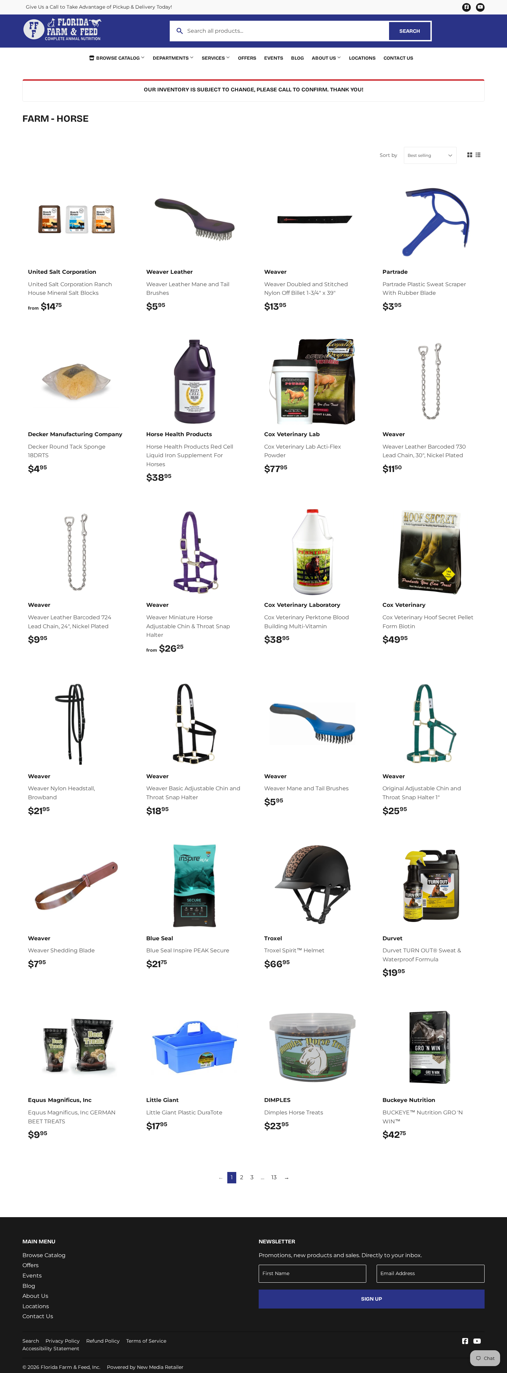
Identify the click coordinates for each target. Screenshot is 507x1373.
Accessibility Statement (50, 1348)
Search (414, 31)
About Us (324, 58)
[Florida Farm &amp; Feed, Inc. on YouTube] (477, 1342)
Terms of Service (146, 1341)
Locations (362, 58)
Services (214, 58)
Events (273, 58)
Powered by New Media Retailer (145, 1367)
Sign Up (371, 1299)
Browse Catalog (118, 58)
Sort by (388, 155)
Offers (247, 58)
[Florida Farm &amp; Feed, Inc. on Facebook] (465, 1342)
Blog (297, 58)
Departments (171, 58)
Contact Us (398, 58)
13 (274, 1177)
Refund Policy (103, 1341)
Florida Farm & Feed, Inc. (70, 1367)
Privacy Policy (63, 1341)
